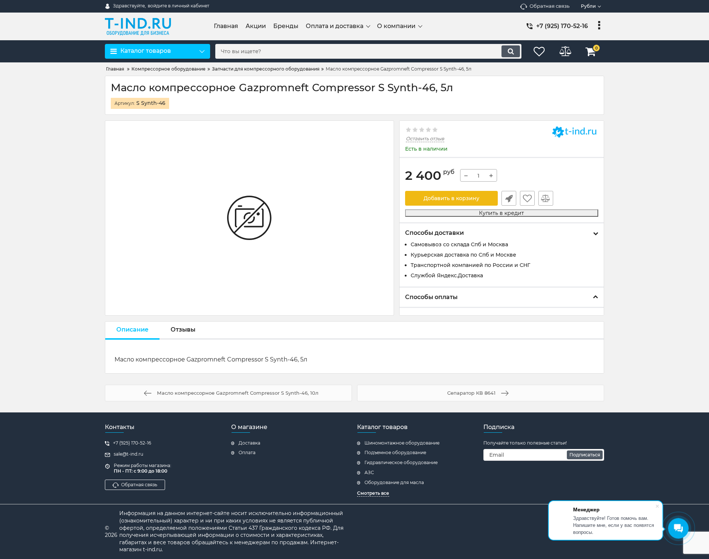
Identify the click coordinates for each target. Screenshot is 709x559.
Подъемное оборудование (395, 452)
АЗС (369, 472)
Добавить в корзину (451, 198)
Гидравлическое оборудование (401, 462)
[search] (510, 51)
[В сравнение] (545, 198)
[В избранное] (527, 198)
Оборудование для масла (394, 482)
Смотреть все (373, 493)
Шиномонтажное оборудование (401, 443)
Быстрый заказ (508, 198)
